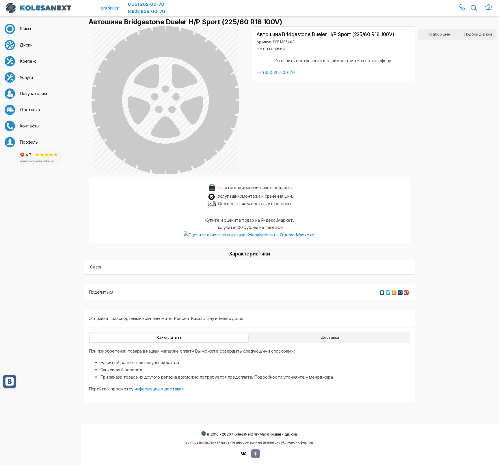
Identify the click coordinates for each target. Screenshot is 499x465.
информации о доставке (159, 389)
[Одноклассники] (394, 291)
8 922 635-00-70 (146, 11)
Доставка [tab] (330, 337)
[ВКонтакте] (382, 291)
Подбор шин (439, 34)
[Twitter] (388, 291)
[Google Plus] (406, 291)
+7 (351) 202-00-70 (275, 72)
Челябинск (108, 8)
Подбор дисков (478, 34)
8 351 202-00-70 (146, 4)
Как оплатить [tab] (169, 337)
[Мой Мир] (400, 291)
